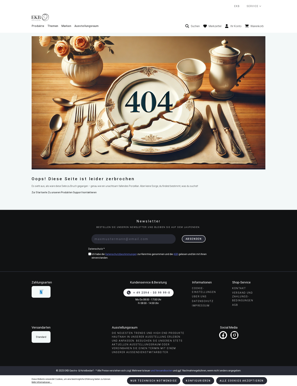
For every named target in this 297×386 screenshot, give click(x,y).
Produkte (38, 26)
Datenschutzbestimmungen (121, 254)
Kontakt (239, 288)
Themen (52, 26)
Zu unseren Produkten (60, 192)
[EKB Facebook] (223, 335)
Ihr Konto (235, 26)
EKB (237, 6)
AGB (175, 254)
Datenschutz (202, 301)
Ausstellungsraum (86, 26)
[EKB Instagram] (234, 335)
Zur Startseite (39, 192)
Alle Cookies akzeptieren (242, 380)
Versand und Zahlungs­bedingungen (242, 296)
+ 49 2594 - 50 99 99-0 (151, 292)
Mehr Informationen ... (42, 382)
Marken (66, 26)
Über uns (199, 296)
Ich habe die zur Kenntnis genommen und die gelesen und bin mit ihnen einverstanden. (149, 256)
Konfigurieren (198, 380)
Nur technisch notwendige (153, 380)
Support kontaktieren (85, 192)
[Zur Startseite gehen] (148, 17)
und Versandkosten (161, 370)
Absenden (194, 238)
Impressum (201, 305)
